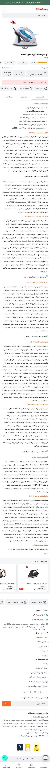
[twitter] (35, 692)
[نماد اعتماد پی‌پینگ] (19, 747)
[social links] (45, 757)
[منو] (4, 9)
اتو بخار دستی (23, 63)
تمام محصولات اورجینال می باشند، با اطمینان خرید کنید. (25, 2)
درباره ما (45, 655)
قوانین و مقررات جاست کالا (38, 681)
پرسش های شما (42, 668)
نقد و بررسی (40, 97)
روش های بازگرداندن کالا (38, 677)
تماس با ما (44, 651)
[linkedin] (24, 692)
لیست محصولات (42, 637)
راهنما (45, 664)
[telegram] (30, 692)
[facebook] (46, 692)
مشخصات (24, 97)
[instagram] (40, 692)
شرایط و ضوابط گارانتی (39, 673)
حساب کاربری (43, 646)
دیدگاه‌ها (9, 97)
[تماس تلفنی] (5, 758)
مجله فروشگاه (42, 642)
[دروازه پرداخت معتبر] (36, 748)
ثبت (6, 704)
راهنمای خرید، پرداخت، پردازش (36, 686)
